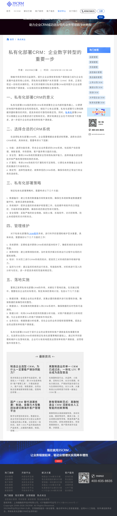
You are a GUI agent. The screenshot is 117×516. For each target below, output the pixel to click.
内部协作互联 (28, 479)
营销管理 (94, 62)
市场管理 (94, 67)
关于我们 (73, 11)
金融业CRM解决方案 (51, 485)
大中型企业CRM (97, 98)
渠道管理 (32, 499)
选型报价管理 (96, 72)
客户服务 (51, 11)
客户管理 (9, 482)
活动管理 (9, 477)
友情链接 (30, 495)
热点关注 (21, 39)
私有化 (68, 112)
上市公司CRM (96, 82)
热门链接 (8, 495)
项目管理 (22, 499)
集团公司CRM (96, 87)
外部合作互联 (28, 477)
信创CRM (94, 92)
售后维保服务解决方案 (52, 479)
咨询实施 (69, 477)
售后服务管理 (96, 77)
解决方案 (28, 11)
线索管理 (94, 57)
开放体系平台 (28, 490)
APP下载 (69, 488)
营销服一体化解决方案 (52, 482)
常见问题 (69, 482)
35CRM (17, 11)
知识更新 (19, 495)
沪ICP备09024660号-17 (67, 503)
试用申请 (69, 485)
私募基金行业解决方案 (52, 488)
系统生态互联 (28, 482)
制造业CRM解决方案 (51, 477)
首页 (8, 11)
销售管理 (9, 488)
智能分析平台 (28, 488)
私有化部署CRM (97, 103)
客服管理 (9, 490)
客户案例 (39, 11)
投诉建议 (69, 490)
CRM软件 (33, 233)
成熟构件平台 (28, 485)
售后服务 (69, 479)
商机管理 (9, 485)
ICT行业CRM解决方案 (52, 490)
